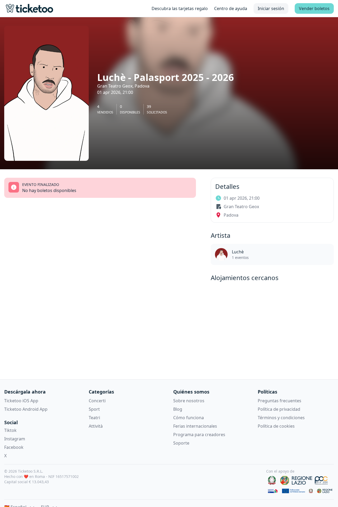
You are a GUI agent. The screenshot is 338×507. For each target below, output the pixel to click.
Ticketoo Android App (26, 409)
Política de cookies (276, 426)
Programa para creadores (199, 434)
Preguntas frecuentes (279, 401)
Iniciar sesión (271, 8)
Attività (96, 426)
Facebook (14, 447)
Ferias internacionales (195, 426)
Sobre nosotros (188, 401)
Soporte (181, 443)
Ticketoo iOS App (21, 401)
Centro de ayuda (230, 8)
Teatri (94, 418)
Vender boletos (314, 8)
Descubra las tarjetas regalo (180, 8)
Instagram (14, 439)
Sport (94, 409)
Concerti (97, 401)
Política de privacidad (279, 409)
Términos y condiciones (281, 418)
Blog (177, 409)
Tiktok (10, 430)
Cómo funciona (188, 418)
